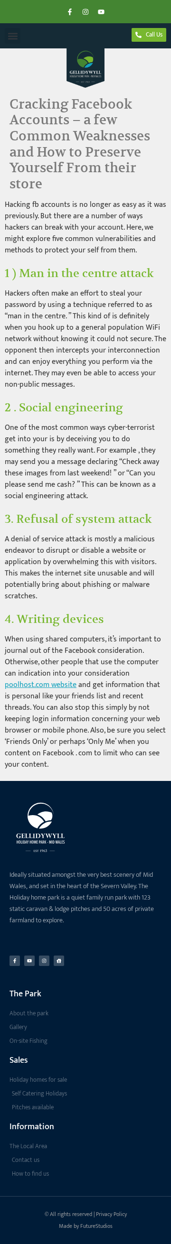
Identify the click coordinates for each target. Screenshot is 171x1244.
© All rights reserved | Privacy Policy (86, 1214)
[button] (12, 36)
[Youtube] (101, 12)
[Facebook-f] (69, 12)
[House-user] (59, 961)
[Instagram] (85, 12)
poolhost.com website (40, 684)
